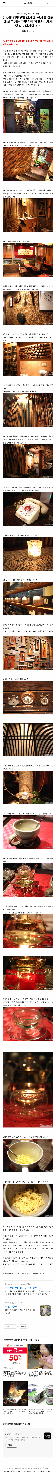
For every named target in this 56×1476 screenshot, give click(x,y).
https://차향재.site (12, 1303)
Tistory (46, 1468)
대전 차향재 (11, 1307)
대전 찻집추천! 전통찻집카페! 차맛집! (20, 1311)
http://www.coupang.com (15, 1284)
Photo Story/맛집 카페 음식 (28, 14)
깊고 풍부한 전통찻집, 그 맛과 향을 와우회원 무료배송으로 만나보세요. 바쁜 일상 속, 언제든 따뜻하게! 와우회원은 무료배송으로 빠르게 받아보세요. (28, 1293)
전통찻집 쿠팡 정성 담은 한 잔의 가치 (23, 1288)
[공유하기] (11, 1326)
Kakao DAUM (37, 1468)
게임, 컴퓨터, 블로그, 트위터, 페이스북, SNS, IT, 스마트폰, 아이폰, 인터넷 (22, 1439)
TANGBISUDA (19, 1468)
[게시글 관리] (14, 1326)
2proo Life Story (28, 3)
